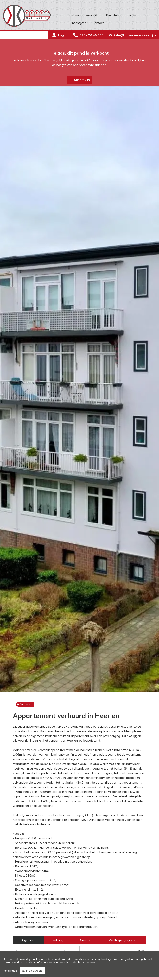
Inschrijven (78, 23)
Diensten (112, 15)
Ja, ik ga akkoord (32, 970)
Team (132, 15)
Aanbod (92, 15)
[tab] (28, 940)
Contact (98, 23)
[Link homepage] (34, 16)
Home (75, 15)
